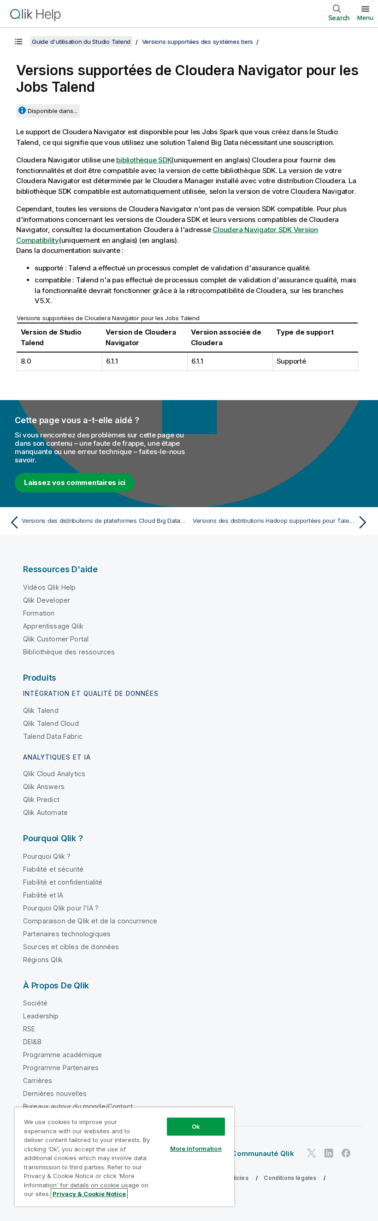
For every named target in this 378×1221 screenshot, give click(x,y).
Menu (365, 17)
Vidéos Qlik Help (49, 587)
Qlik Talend (41, 710)
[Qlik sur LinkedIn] (329, 1153)
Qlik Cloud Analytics (54, 774)
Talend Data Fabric (53, 736)
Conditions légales (290, 1177)
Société (35, 1003)
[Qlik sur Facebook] (346, 1153)
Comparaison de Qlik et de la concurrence (90, 921)
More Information (196, 1148)
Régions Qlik (43, 960)
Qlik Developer (46, 600)
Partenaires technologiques (67, 934)
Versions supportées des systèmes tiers (198, 41)
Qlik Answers (44, 786)
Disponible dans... (52, 110)
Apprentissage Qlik (53, 626)
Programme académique (62, 1055)
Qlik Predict (41, 799)
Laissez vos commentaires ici (74, 482)
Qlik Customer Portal (56, 639)
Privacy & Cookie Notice (89, 1193)
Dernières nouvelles (55, 1093)
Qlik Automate (45, 812)
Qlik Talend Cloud (51, 723)
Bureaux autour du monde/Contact (78, 1106)
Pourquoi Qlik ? (47, 856)
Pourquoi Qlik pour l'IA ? (61, 908)
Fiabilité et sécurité (53, 869)
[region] (124, 1156)
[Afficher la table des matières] (18, 41)
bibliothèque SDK (143, 160)
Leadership (41, 1016)
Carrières (37, 1080)
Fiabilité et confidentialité (62, 882)
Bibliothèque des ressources (69, 652)
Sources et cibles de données (71, 947)
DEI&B (32, 1042)
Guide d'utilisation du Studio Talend (81, 41)
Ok (196, 1126)
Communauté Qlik (262, 1153)
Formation (38, 613)
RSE (29, 1029)
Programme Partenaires (61, 1067)
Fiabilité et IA (43, 895)
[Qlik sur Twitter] (312, 1153)
